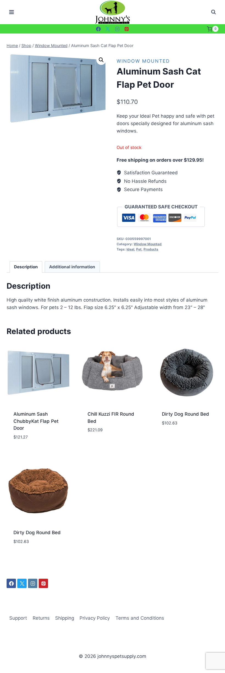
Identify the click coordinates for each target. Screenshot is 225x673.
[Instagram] (117, 29)
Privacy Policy (95, 618)
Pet (139, 249)
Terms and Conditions (140, 618)
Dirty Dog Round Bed (185, 414)
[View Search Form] (213, 12)
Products (151, 249)
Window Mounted (143, 61)
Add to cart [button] (101, 446)
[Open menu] (12, 12)
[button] (101, 60)
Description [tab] (26, 266)
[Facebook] (98, 29)
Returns (41, 618)
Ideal (130, 249)
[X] (108, 29)
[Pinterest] (126, 29)
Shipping (64, 618)
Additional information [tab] (72, 266)
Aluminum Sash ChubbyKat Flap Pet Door (35, 421)
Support (18, 618)
